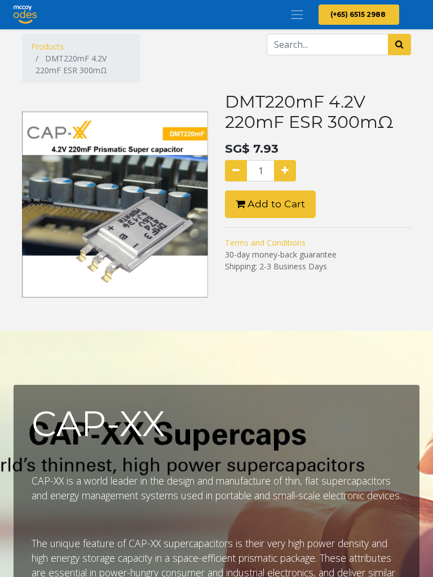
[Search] (399, 44)
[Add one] (285, 170)
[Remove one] (236, 170)
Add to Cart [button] (275, 204)
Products (47, 46)
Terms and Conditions (265, 242)
